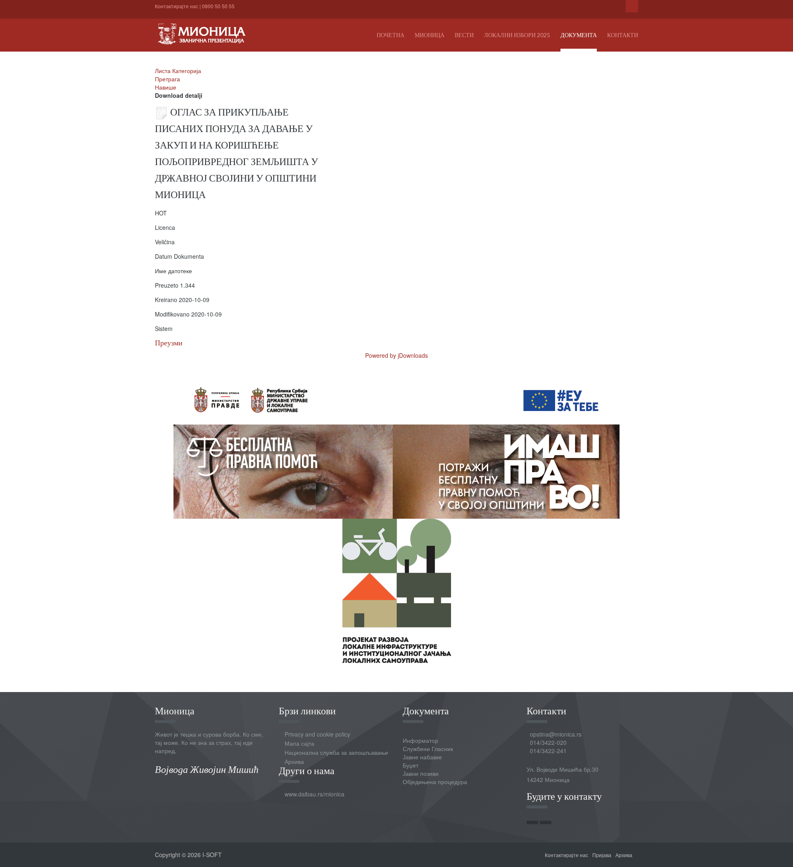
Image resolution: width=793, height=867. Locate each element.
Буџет (410, 765)
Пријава (601, 854)
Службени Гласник (428, 748)
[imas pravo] (396, 446)
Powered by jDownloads (396, 355)
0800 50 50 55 (218, 5)
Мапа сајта (299, 743)
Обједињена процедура (435, 781)
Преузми (169, 342)
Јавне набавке (422, 757)
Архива (294, 761)
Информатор (420, 740)
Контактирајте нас (176, 5)
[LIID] (396, 590)
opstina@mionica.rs (556, 734)
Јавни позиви (421, 773)
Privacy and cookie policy (317, 734)
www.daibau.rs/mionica (314, 794)
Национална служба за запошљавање (336, 752)
